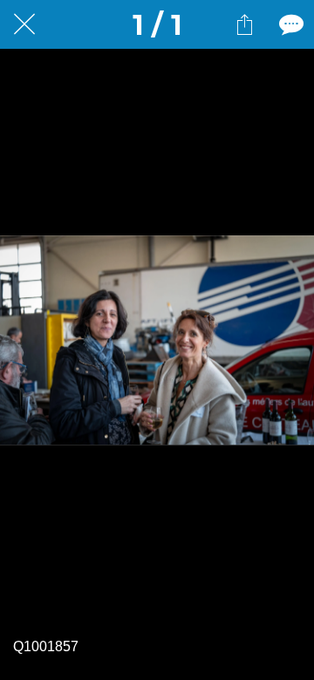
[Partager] (244, 24)
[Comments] (290, 24)
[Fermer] (24, 24)
